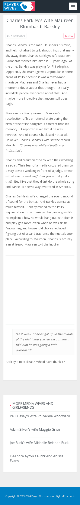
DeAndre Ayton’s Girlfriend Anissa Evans (36, 458)
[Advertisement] (40, 290)
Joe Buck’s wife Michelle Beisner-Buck (39, 442)
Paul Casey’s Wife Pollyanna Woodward (40, 416)
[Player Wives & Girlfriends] (19, 6)
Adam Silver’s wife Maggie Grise (35, 429)
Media (69, 36)
